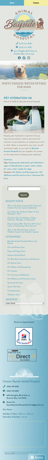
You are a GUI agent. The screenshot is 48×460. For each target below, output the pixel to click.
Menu (12, 3)
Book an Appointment (24, 322)
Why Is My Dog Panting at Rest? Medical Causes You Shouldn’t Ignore (23, 231)
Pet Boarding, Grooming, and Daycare (23, 259)
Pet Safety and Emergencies (25, 172)
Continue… (8, 160)
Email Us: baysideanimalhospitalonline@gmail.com (25, 403)
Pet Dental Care (14, 263)
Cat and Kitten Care (15, 247)
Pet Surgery (12, 271)
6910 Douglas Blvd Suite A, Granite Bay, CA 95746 (25, 52)
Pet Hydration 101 (18, 98)
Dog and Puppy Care (16, 251)
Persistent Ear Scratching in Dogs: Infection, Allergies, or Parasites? (21, 219)
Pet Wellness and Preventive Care (21, 279)
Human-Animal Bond (16, 255)
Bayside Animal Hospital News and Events (22, 242)
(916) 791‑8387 (25, 43)
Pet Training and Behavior (18, 275)
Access (39, 457)
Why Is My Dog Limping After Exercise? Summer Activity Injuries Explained (24, 207)
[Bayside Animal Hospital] (24, 25)
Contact (36, 3)
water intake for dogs (22, 169)
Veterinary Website (10, 453)
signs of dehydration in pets (16, 166)
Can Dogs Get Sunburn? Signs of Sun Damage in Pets (23, 213)
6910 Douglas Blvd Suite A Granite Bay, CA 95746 (18, 397)
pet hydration (37, 163)
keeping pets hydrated (19, 163)
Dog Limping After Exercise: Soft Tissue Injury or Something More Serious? (24, 225)
